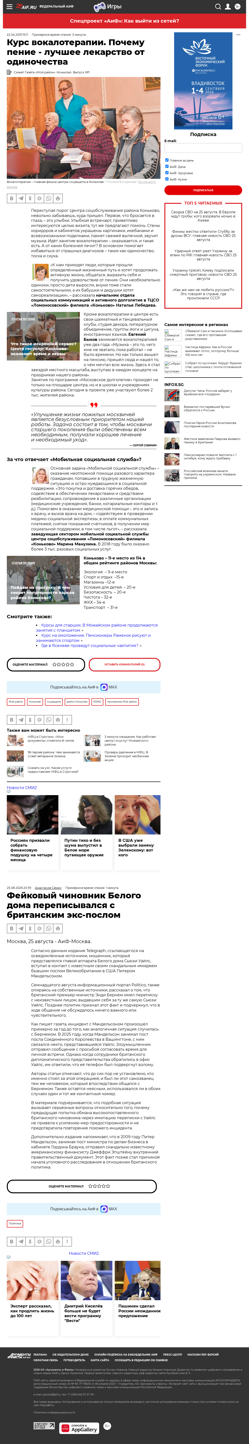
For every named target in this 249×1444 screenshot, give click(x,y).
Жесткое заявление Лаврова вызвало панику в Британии (212, 440)
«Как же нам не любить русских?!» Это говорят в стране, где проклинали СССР (203, 294)
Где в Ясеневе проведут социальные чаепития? (89, 645)
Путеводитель (74, 1360)
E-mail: (170, 141)
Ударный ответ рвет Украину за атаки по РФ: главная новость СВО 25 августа (203, 255)
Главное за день (182, 160)
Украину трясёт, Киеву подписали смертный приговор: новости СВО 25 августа (203, 274)
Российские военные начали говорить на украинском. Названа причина (210, 474)
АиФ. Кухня (178, 179)
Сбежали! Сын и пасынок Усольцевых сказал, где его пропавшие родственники (213, 335)
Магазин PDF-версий (203, 1354)
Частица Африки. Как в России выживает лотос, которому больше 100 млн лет (212, 351)
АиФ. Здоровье (181, 173)
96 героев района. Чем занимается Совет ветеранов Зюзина (54, 754)
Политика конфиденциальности (54, 1412)
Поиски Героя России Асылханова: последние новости (210, 424)
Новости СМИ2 (22, 787)
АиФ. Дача (178, 167)
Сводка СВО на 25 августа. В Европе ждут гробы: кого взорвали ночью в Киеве (203, 216)
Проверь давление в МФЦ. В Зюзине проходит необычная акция (127, 756)
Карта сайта (100, 1360)
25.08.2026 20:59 (19, 888)
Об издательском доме (71, 1354)
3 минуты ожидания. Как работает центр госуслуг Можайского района (130, 740)
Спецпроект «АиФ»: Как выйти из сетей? (124, 21)
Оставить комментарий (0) (125, 664)
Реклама (40, 1354)
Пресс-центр (172, 1354)
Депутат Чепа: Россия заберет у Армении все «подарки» (208, 392)
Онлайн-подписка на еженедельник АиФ (126, 1354)
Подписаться (203, 190)
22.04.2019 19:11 (17, 34)
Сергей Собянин (145, 445)
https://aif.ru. (47, 1405)
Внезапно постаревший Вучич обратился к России (207, 408)
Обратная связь (46, 1360)
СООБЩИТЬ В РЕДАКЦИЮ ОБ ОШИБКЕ (141, 1360)
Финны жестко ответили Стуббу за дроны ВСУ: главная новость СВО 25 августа (203, 236)
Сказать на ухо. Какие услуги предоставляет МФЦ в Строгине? (53, 770)
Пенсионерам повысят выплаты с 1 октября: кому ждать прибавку (210, 456)
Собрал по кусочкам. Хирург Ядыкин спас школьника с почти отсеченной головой (213, 367)
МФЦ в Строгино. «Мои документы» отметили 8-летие (51, 738)
